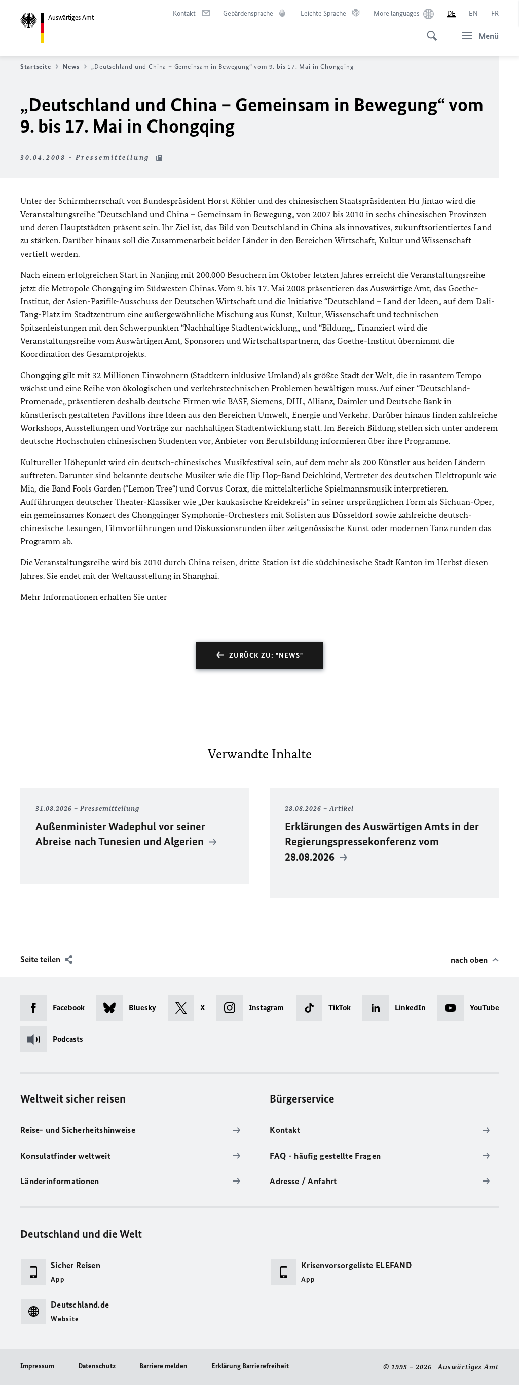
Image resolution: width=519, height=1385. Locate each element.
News (71, 66)
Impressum (37, 1366)
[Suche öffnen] (429, 30)
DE (451, 13)
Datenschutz (97, 1366)
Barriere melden (163, 1366)
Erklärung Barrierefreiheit (250, 1366)
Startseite (35, 66)
